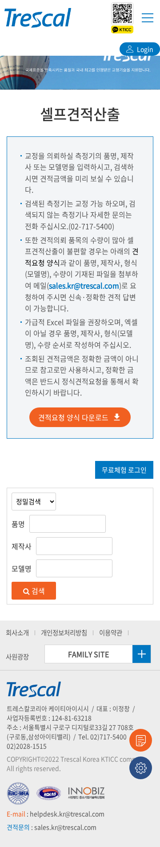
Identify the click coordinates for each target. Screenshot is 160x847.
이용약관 (110, 632)
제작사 (22, 546)
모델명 (22, 568)
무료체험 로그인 (124, 470)
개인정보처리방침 (64, 632)
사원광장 (17, 657)
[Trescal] (37, 18)
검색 (37, 590)
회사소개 (17, 632)
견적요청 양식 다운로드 (73, 417)
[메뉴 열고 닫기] (147, 17)
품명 (18, 523)
